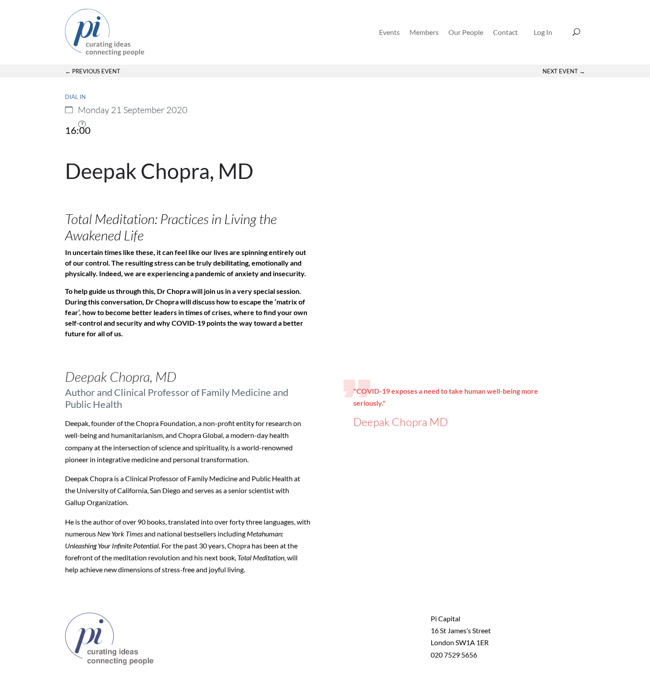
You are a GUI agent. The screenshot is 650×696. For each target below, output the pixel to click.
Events (389, 32)
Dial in (75, 96)
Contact (505, 32)
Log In (543, 32)
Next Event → (564, 71)
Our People (465, 32)
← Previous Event (92, 71)
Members (424, 32)
